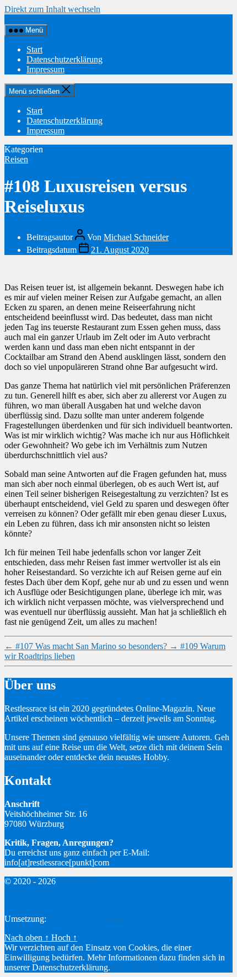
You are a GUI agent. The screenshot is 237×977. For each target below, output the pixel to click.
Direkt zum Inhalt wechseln (52, 9)
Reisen (16, 159)
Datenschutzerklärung (64, 59)
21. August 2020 (120, 249)
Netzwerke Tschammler (90, 918)
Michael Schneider (136, 237)
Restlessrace (25, 19)
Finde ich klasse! (139, 967)
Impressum (45, 69)
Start (34, 49)
